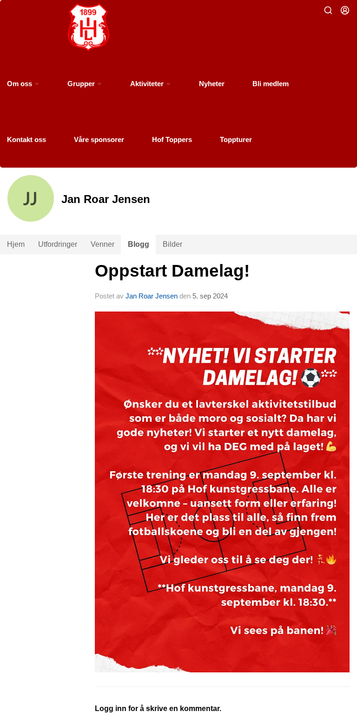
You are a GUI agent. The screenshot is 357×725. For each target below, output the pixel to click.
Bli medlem (270, 84)
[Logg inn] (345, 10)
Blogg (138, 244)
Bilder (172, 244)
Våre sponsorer (99, 139)
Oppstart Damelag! (172, 270)
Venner (102, 244)
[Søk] (328, 10)
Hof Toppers (172, 139)
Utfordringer (57, 244)
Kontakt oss (26, 139)
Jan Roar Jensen (152, 296)
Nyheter (212, 84)
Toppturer (236, 139)
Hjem (16, 244)
